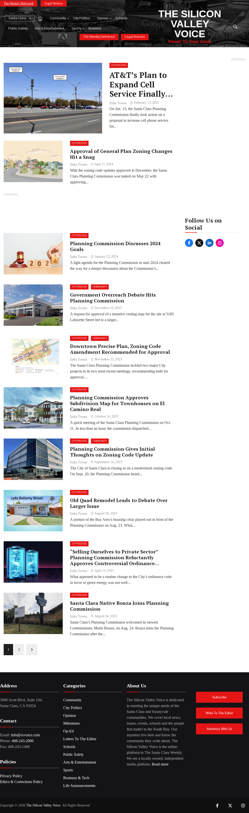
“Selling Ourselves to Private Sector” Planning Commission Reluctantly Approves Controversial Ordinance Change (114, 560)
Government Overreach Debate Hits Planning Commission (113, 297)
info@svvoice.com (25, 735)
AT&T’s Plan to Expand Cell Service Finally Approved (138, 89)
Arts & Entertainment (49, 28)
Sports (76, 28)
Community (58, 18)
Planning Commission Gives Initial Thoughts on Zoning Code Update (112, 452)
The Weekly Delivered (18, 3)
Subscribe (219, 697)
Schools (121, 18)
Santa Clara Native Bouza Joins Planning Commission (119, 606)
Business (95, 28)
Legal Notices (53, 3)
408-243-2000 (23, 741)
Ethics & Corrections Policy (21, 782)
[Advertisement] (89, 212)
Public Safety (17, 28)
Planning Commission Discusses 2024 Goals (115, 246)
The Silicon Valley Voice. (43, 805)
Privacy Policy (11, 776)
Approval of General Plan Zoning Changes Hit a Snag (121, 154)
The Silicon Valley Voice (189, 23)
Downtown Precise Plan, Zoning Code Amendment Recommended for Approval (120, 349)
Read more (160, 764)
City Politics (81, 18)
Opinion (102, 18)
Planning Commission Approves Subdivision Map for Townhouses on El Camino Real (117, 403)
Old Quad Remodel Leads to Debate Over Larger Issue (119, 503)
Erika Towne (118, 103)
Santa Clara (17, 18)
